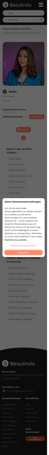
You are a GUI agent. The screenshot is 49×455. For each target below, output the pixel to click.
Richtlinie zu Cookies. (16, 239)
